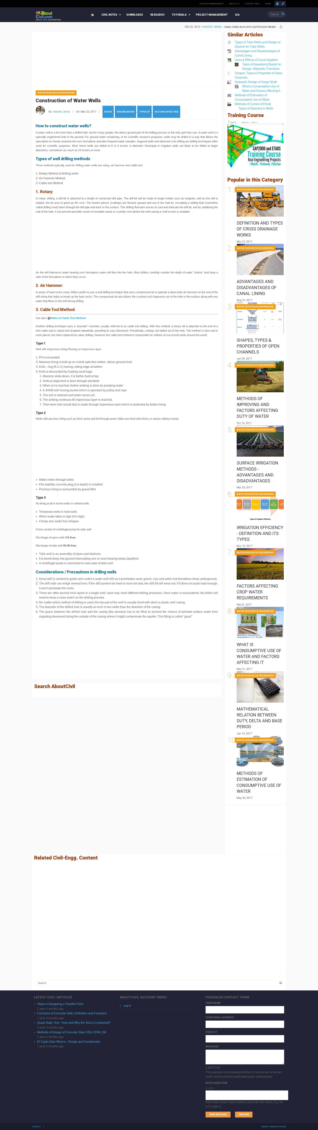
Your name (213, 1003)
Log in (127, 1005)
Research (157, 14)
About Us (234, 4)
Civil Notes (109, 14)
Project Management (212, 14)
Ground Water (125, 112)
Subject (212, 1032)
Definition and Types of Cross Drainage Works (260, 229)
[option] (156, 27)
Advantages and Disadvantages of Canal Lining (256, 287)
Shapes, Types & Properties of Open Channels (258, 346)
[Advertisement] (126, 58)
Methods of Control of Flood (253, 104)
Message (212, 1046)
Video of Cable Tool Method (68, 318)
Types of (144, 112)
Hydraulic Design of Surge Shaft (256, 81)
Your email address (220, 1017)
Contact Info (252, 4)
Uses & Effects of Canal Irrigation (256, 59)
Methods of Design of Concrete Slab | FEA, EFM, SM (71, 1032)
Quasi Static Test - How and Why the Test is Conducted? (73, 1022)
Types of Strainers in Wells (256, 108)
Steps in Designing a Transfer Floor (60, 1004)
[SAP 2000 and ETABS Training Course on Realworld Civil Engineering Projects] (255, 144)
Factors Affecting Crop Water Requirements (257, 592)
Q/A (237, 14)
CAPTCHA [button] (213, 1067)
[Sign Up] (283, 3)
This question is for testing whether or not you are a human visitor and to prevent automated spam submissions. (244, 1087)
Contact (36, 1127)
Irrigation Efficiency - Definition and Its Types (260, 533)
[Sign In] (277, 3)
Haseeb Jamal (212, 27)
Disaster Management (211, 4)
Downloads (134, 14)
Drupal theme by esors (273, 1127)
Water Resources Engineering (56, 93)
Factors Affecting (166, 112)
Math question (216, 1083)
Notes (108, 112)
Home (268, 4)
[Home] (44, 14)
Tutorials (179, 14)
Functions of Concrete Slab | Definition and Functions (72, 1013)
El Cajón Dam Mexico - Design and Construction (68, 1041)
